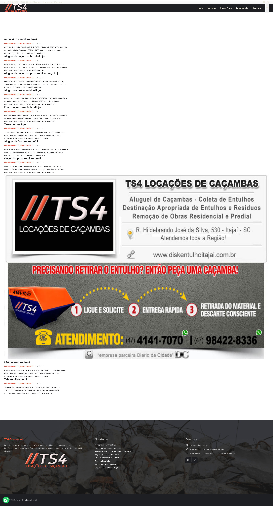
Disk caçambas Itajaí (17, 362)
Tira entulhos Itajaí (15, 124)
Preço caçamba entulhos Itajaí (22, 107)
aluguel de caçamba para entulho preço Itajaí (32, 73)
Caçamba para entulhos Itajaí (22, 158)
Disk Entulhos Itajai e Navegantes (18, 43)
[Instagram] (268, 2)
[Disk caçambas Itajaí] (136, 266)
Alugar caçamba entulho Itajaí (22, 90)
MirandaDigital (31, 500)
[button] (6, 500)
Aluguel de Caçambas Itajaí (21, 141)
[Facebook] (264, 2)
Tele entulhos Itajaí (15, 379)
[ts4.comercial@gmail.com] (187, 445)
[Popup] (267, 8)
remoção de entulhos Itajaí (20, 39)
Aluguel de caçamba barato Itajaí (24, 56)
